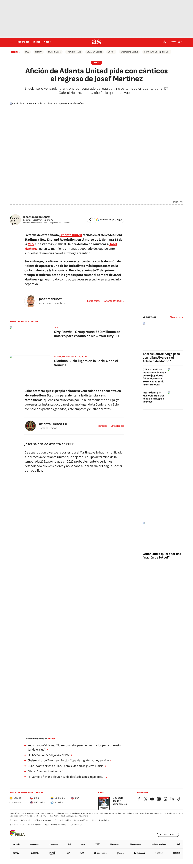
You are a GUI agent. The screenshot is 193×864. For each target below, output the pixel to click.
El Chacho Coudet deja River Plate (48, 755)
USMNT (111, 52)
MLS (27, 52)
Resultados (23, 42)
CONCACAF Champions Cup (157, 52)
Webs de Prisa (170, 834)
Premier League (74, 52)
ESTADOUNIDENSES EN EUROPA (70, 356)
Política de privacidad (42, 820)
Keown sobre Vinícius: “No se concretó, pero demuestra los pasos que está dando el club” (74, 747)
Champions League (129, 52)
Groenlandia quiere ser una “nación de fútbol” (162, 556)
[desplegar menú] (12, 42)
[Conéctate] (164, 42)
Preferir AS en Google (111, 219)
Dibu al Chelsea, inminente (44, 771)
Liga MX (38, 52)
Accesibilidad (104, 820)
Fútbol (36, 42)
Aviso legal (25, 820)
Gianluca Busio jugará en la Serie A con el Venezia (86, 363)
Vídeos (47, 42)
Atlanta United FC (114, 300)
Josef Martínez (50, 299)
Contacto (13, 820)
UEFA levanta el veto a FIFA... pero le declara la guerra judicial (65, 766)
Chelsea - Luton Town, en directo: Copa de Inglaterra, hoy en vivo (68, 760)
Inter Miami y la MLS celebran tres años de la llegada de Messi (154, 397)
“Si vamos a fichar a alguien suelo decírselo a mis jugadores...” (66, 777)
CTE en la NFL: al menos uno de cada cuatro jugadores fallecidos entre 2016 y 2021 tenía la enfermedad (154, 377)
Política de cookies (63, 820)
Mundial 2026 (54, 52)
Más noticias (176, 317)
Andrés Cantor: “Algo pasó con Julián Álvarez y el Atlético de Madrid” (161, 357)
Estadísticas (94, 300)
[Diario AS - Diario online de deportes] (96, 42)
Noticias (102, 425)
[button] (90, 220)
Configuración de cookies (84, 820)
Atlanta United (71, 235)
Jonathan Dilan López (36, 217)
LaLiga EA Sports (94, 52)
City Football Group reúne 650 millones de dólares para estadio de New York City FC (87, 334)
